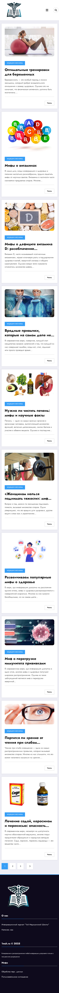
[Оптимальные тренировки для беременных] (29, 41)
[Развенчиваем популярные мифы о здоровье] (29, 549)
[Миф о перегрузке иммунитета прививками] (29, 632)
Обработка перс (8, 971)
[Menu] (47, 10)
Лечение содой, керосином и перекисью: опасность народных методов (28, 823)
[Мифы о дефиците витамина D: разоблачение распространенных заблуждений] (29, 216)
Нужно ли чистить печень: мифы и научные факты (27, 413)
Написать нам (7, 929)
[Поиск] (55, 10)
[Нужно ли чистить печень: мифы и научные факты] (29, 384)
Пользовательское (10, 976)
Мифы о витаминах (21, 165)
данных (19, 971)
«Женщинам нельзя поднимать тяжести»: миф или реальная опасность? (26, 496)
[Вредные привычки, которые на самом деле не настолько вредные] (29, 303)
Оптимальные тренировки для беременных (27, 72)
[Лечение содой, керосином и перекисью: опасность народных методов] (29, 793)
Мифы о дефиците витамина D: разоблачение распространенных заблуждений (28, 246)
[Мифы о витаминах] (29, 133)
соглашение (23, 976)
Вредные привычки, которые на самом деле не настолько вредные (28, 333)
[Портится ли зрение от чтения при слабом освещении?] (29, 714)
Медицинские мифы (15, 63)
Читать (49, 103)
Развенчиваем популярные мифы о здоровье (28, 579)
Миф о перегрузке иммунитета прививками (25, 661)
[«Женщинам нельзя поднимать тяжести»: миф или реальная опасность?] (29, 466)
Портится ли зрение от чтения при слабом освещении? (24, 740)
